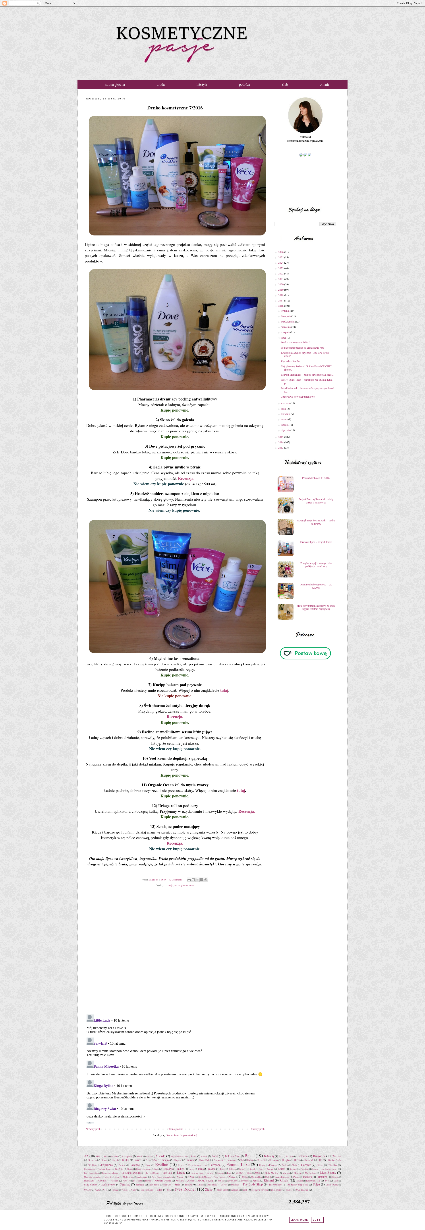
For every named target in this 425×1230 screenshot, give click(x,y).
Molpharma (128, 1177)
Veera (97, 1189)
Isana (201, 1168)
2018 (281, 295)
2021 (281, 279)
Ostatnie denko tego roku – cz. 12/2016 (316, 586)
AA (86, 1156)
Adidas (114, 1156)
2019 (281, 289)
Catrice (137, 1160)
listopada (286, 316)
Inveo (191, 1168)
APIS (98, 1156)
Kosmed (293, 1169)
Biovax (104, 1160)
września (286, 326)
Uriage (87, 1189)
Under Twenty (332, 1184)
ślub (285, 84)
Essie (148, 1165)
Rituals (284, 1180)
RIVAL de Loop (205, 1180)
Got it (317, 1219)
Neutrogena (141, 1176)
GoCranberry (89, 1169)
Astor (193, 1156)
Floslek (285, 1165)
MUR (258, 1172)
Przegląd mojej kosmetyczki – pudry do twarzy (316, 522)
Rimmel (269, 1180)
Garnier (306, 1165)
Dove (297, 1160)
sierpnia (285, 332)
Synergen (235, 1184)
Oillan (245, 1177)
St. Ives (200, 1184)
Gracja (130, 1169)
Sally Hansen (90, 1184)
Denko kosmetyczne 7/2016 (295, 342)
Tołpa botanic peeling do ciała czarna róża (302, 347)
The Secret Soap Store (297, 1184)
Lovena (220, 1173)
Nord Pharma (219, 1177)
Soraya (188, 1184)
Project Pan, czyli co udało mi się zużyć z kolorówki (316, 500)
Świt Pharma (302, 1189)
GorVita (119, 1168)
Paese (296, 1176)
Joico (222, 1168)
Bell (280, 1156)
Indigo (180, 1168)
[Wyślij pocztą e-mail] (189, 880)
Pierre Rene (102, 1180)
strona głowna (115, 84)
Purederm (180, 1180)
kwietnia (286, 414)
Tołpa (316, 1184)
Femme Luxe (238, 1164)
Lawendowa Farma (110, 1173)
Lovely (210, 1172)
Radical (221, 1180)
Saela (336, 1180)
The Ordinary (275, 1184)
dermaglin (235, 1189)
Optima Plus (256, 1177)
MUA (249, 1173)
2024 (281, 262)
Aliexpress (127, 1156)
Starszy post (257, 1129)
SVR (327, 1180)
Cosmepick (218, 1160)
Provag (148, 1180)
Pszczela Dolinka (163, 1180)
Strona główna (175, 1129)
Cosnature (231, 1160)
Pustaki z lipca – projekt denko (316, 542)
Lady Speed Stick (91, 1173)
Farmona (215, 1165)
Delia (250, 1160)
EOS (320, 1160)
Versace (115, 1189)
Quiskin (190, 1180)
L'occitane (304, 1169)
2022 (281, 273)
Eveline (161, 1164)
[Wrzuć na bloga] (193, 880)
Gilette (320, 1165)
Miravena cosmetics (92, 1177)
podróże (244, 84)
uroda (161, 84)
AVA (106, 1156)
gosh (245, 1189)
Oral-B (268, 1177)
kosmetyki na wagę (259, 1189)
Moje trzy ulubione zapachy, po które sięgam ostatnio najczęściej (316, 607)
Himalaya (168, 1168)
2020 (281, 284)
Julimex (232, 1169)
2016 (281, 305)
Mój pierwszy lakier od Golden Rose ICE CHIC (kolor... (306, 367)
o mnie (324, 84)
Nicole (180, 1176)
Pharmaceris (89, 1180)
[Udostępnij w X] (197, 880)
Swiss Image (212, 1184)
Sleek (177, 1184)
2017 (281, 300)
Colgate (177, 1160)
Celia (148, 1160)
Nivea (190, 1176)
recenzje (169, 885)
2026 (281, 252)
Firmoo (262, 1165)
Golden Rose (105, 1168)
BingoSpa (319, 1156)
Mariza (297, 1172)
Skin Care (167, 1184)
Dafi (242, 1160)
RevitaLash (232, 1180)
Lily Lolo (167, 1172)
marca (284, 419)
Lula (229, 1172)
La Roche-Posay (329, 1168)
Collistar (190, 1160)
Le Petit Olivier (152, 1173)
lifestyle (202, 84)
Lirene (181, 1172)
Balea (250, 1155)
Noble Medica (204, 1177)
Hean (155, 1168)
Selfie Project (108, 1184)
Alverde (160, 1156)
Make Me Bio (271, 1172)
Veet (105, 1189)
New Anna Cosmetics (162, 1176)
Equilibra (107, 1165)
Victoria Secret (147, 1189)
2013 (281, 447)
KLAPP (242, 1169)
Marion (286, 1172)
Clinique (165, 1160)
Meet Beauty (328, 1172)
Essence (134, 1165)
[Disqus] (175, 953)
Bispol (115, 1160)
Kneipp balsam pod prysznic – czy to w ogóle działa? (305, 354)
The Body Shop (253, 1184)
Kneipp (270, 1168)
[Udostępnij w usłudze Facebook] (201, 880)
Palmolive (322, 1176)
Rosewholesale (313, 1180)
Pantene (334, 1177)
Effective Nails (333, 1160)
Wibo (159, 1189)
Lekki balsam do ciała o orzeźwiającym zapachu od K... (307, 389)
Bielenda (301, 1156)
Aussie (204, 1156)
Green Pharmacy (143, 1169)
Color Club (204, 1160)
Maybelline (310, 1172)
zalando (289, 1189)
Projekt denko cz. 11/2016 (316, 478)
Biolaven (336, 1156)
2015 (281, 437)
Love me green (197, 1173)
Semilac (125, 1184)
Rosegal (299, 1180)
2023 (281, 268)
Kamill (252, 1169)
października (288, 321)
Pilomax (114, 1180)
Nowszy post (93, 1129)
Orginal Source (281, 1176)
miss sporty (276, 1189)
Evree (181, 1165)
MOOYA (239, 1173)
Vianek (124, 1189)
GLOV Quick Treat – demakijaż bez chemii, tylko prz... (306, 381)
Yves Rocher (185, 1189)
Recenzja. (186, 478)
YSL (169, 1189)
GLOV (294, 1165)
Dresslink (308, 1160)
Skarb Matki (154, 1184)
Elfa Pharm (92, 1165)
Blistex (125, 1160)
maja (284, 408)
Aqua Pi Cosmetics (179, 1156)
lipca (284, 337)
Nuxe (231, 1176)
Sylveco (224, 1184)
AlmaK (140, 1156)
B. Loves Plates (232, 1156)
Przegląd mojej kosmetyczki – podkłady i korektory (316, 564)
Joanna (211, 1168)
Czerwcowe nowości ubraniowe (298, 396)
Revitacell (244, 1180)
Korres (281, 1168)
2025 (281, 257)
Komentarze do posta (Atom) (181, 1135)
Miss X (108, 1177)
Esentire (122, 1165)
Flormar (273, 1165)
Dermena (273, 1160)
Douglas (286, 1160)
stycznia (285, 430)
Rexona (256, 1180)
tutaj (224, 690)
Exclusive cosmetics (197, 1165)
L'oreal (315, 1169)
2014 (281, 442)
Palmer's (307, 1176)
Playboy (126, 1180)
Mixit (117, 1177)
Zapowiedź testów (290, 361)
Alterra (149, 1156)
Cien (155, 1160)
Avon (215, 1156)
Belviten (289, 1156)
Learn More (299, 1219)
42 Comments (175, 879)
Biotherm (92, 1160)
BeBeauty (269, 1156)
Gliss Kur (332, 1165)
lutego (284, 424)
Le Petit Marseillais (132, 1172)
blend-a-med (222, 1189)
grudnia (285, 310)
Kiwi (261, 1169)
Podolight (137, 1180)
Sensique (140, 1184)
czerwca (285, 403)
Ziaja (208, 1189)
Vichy (134, 1189)
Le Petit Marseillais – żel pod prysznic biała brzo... (307, 374)
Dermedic (261, 1160)
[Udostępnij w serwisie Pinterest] (206, 880)
